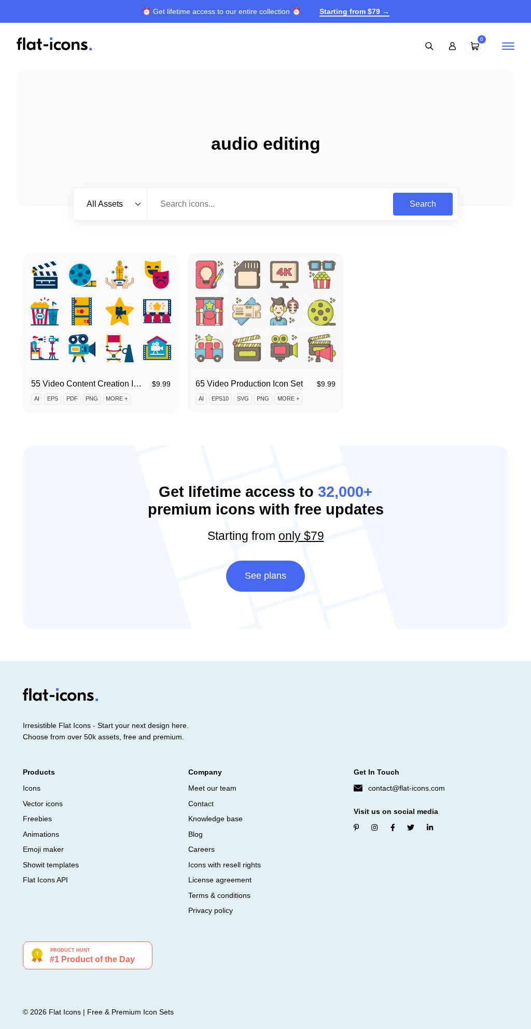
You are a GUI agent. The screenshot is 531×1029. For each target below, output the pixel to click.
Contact (201, 803)
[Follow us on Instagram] (374, 827)
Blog (195, 834)
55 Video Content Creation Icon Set (96, 383)
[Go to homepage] (54, 45)
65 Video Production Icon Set (249, 383)
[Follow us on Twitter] (410, 827)
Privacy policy (210, 910)
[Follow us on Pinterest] (356, 827)
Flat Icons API (45, 880)
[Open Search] (429, 46)
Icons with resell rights (224, 865)
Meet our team (212, 788)
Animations (41, 834)
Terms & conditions (219, 895)
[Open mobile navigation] (508, 46)
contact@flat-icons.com (406, 788)
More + (117, 398)
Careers (201, 849)
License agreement (219, 880)
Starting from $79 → (354, 11)
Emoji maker (43, 849)
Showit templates (51, 865)
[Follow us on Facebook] (392, 827)
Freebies (37, 818)
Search (423, 203)
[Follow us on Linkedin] (430, 827)
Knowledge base (215, 818)
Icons (31, 788)
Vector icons (43, 803)
